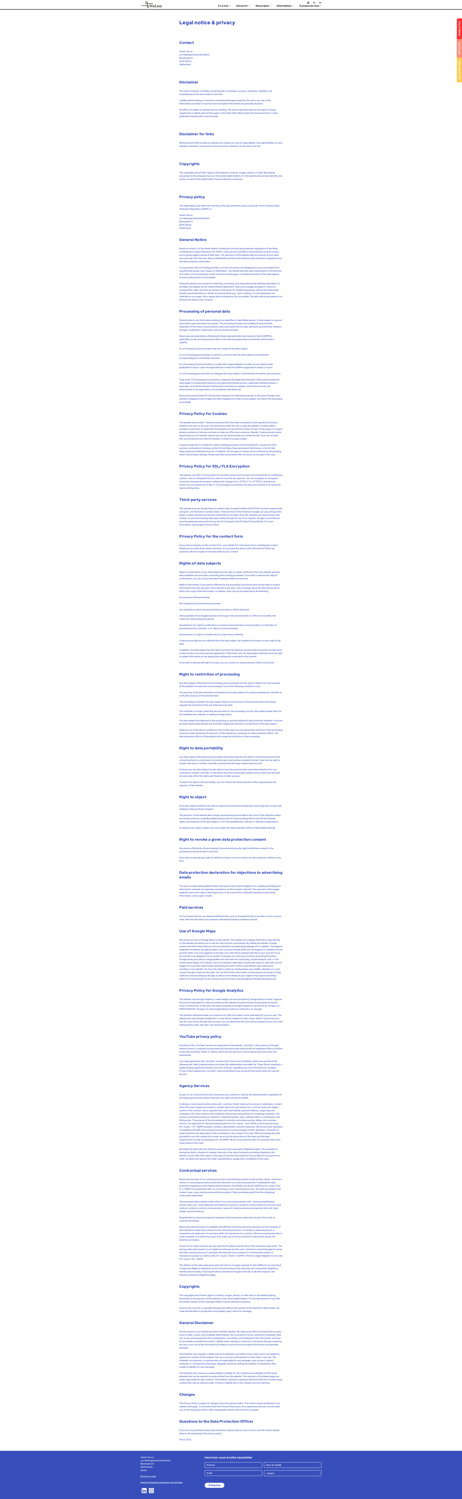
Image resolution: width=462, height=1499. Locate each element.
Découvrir (242, 5)
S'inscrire (214, 1485)
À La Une (223, 5)
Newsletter (459, 28)
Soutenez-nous (459, 69)
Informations (284, 5)
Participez (459, 48)
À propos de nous (309, 5)
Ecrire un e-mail (148, 1476)
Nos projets (262, 5)
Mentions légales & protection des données (162, 1482)
